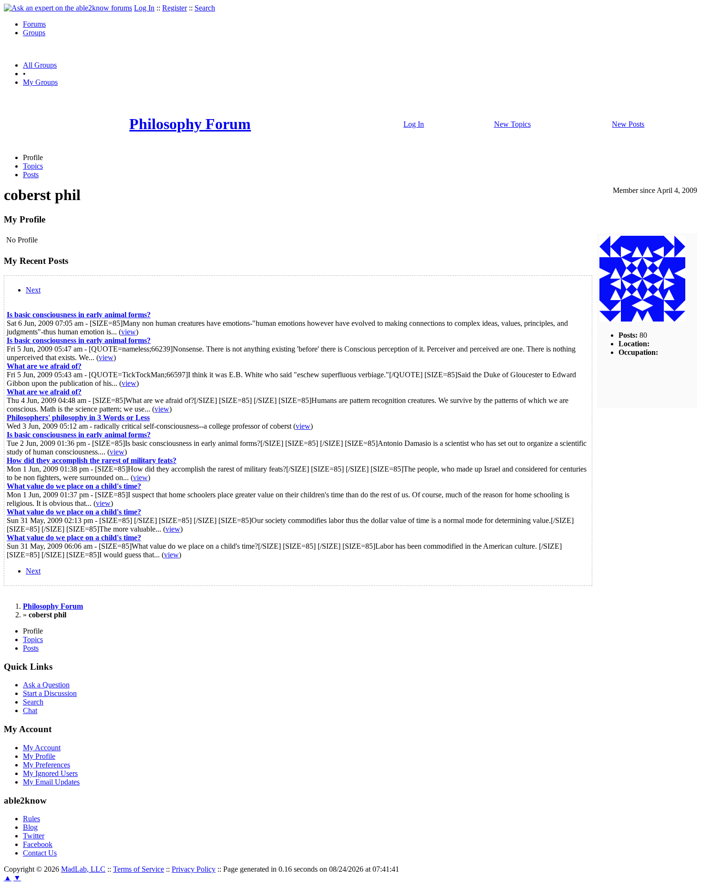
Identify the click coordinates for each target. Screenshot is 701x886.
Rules (31, 819)
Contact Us (40, 853)
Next (33, 290)
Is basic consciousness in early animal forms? (79, 315)
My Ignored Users (50, 773)
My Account (42, 748)
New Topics (512, 124)
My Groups (40, 82)
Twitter (33, 836)
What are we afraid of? (44, 366)
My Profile (39, 756)
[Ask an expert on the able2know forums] (68, 8)
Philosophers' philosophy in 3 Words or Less (78, 417)
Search (205, 8)
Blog (30, 827)
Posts (31, 175)
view (128, 332)
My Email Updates (51, 782)
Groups (34, 33)
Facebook (37, 844)
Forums (34, 24)
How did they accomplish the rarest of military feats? (91, 460)
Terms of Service (138, 869)
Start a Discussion (50, 693)
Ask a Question (46, 685)
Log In (144, 8)
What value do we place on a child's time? (74, 486)
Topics (33, 166)
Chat (30, 710)
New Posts (628, 124)
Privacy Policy (194, 869)
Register (174, 8)
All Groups (40, 65)
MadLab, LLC (83, 869)
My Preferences (46, 765)
